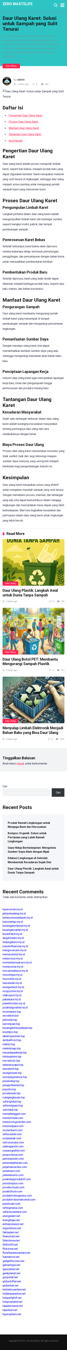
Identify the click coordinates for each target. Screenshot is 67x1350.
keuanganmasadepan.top (17, 1028)
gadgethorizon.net (13, 1261)
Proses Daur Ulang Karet (23, 121)
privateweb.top (11, 1093)
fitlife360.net (10, 1244)
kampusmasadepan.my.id (18, 917)
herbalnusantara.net (14, 1289)
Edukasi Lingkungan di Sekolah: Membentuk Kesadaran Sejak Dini (29, 860)
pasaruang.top (11, 1081)
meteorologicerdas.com (17, 1122)
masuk (20, 763)
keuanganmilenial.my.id (16, 925)
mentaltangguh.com (14, 1113)
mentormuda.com (13, 1118)
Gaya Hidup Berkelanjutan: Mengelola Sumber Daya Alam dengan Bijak (32, 849)
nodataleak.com (12, 1138)
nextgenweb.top (12, 1073)
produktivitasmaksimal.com (19, 1199)
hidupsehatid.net (12, 1301)
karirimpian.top (11, 1024)
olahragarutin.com (13, 1146)
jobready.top (10, 1019)
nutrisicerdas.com (13, 1142)
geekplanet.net (11, 1273)
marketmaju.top (12, 1048)
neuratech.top (11, 1068)
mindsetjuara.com (13, 1126)
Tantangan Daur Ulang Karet (25, 134)
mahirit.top (9, 1044)
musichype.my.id (12, 974)
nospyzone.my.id (13, 991)
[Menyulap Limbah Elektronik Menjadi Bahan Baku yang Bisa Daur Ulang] (33, 700)
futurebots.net (11, 1257)
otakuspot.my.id (12, 995)
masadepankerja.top (15, 1052)
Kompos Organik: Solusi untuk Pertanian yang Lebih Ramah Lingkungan (27, 837)
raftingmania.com (13, 1208)
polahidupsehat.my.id (15, 1007)
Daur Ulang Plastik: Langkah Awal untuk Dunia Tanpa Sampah (30, 592)
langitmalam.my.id (13, 938)
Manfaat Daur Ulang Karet (24, 128)
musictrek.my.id (12, 979)
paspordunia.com (13, 1154)
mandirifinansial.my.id (15, 946)
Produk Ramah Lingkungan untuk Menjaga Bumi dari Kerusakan (29, 824)
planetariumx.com (13, 1175)
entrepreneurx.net (13, 1224)
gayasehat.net (11, 1269)
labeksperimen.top (14, 1036)
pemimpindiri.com (13, 1158)
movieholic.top (11, 1060)
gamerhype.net (11, 1265)
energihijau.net (11, 1220)
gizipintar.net (10, 1277)
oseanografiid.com (14, 1150)
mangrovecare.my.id (14, 950)
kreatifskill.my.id (12, 934)
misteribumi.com (13, 1130)
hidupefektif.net (12, 1297)
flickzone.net (10, 1248)
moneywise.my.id (13, 966)
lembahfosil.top (12, 1040)
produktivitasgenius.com (17, 1195)
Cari (5, 786)
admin (21, 79)
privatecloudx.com (13, 1187)
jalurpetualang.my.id (14, 913)
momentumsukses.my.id (17, 962)
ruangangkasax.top (14, 1097)
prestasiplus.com (13, 1183)
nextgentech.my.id (13, 987)
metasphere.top (12, 1056)
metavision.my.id (13, 958)
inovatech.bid (10, 1015)
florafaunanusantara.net (16, 1252)
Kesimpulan (16, 140)
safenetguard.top (13, 1105)
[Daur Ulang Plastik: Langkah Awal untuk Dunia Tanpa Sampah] (33, 562)
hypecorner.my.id (13, 909)
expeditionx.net (12, 1228)
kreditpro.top (10, 1032)
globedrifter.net (12, 1281)
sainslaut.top (10, 1109)
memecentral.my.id (14, 954)
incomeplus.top (12, 1011)
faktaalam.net (11, 1232)
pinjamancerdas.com (15, 1167)
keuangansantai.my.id (15, 930)
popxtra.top (9, 1089)
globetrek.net (10, 1285)
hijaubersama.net (13, 1306)
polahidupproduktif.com (17, 1179)
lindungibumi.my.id (13, 942)
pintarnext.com (11, 1171)
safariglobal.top (12, 1101)
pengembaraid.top (13, 1085)
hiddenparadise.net (14, 1293)
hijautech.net (10, 1310)
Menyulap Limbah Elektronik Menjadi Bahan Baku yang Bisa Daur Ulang (33, 730)
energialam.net (11, 1216)
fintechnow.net (11, 1240)
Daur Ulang (11, 66)
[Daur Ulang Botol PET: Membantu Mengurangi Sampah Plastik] (33, 631)
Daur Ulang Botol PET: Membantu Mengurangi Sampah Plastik (30, 661)
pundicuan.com (11, 1203)
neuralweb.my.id (12, 983)
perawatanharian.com (15, 1162)
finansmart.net (11, 1236)
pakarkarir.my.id (12, 999)
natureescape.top (13, 1064)
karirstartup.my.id (13, 921)
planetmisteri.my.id (14, 1003)
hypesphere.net (12, 1314)
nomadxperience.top (15, 1077)
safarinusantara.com (15, 1211)
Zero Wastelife (18, 4)
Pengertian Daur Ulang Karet (25, 115)
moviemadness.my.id (15, 970)
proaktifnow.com (12, 1191)
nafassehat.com (12, 1134)
